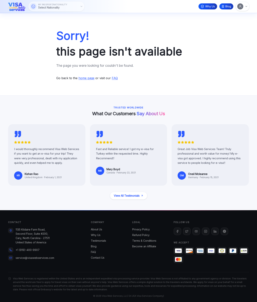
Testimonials (98, 240)
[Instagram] (205, 231)
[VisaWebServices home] (17, 6)
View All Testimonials (127, 195)
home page (86, 78)
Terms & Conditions (144, 240)
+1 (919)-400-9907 (28, 249)
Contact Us (97, 257)
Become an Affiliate (144, 246)
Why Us (210, 6)
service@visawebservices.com (35, 257)
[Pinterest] (224, 231)
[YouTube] (196, 231)
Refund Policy (141, 235)
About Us (96, 229)
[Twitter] (187, 231)
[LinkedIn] (215, 231)
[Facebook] (177, 231)
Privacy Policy (141, 229)
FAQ (115, 78)
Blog (228, 6)
